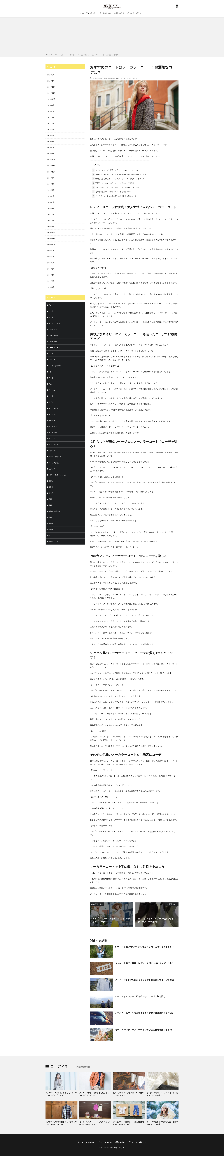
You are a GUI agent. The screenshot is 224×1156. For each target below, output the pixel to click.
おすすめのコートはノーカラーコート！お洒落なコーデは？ (99, 55)
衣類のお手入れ (54, 511)
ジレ (50, 372)
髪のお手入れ (53, 542)
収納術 (51, 487)
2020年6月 (51, 196)
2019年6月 (51, 269)
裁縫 (50, 517)
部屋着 (51, 529)
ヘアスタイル (53, 445)
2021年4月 (51, 135)
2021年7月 (51, 117)
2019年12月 (51, 232)
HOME (49, 55)
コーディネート (72, 55)
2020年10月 (51, 172)
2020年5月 (51, 202)
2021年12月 (51, 87)
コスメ (51, 354)
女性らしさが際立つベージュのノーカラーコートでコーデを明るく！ (119, 179)
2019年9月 (51, 251)
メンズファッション (56, 457)
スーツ (51, 378)
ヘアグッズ (53, 438)
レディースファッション (57, 475)
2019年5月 (51, 275)
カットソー (53, 341)
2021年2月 (51, 148)
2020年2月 (51, 220)
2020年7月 (51, 190)
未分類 (51, 493)
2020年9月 (51, 178)
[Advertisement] (112, 36)
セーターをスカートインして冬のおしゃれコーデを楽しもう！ (95, 1123)
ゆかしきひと (119, 1148)
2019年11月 (51, 239)
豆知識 (51, 523)
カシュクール (53, 335)
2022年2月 (51, 75)
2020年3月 (51, 214)
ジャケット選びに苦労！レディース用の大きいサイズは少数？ (144, 963)
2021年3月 (51, 142)
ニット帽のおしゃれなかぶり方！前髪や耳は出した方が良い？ (162, 1123)
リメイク (52, 469)
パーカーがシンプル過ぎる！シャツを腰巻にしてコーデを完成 (144, 979)
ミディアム (53, 451)
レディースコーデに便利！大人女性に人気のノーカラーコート (117, 170)
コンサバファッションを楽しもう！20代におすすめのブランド (61, 1094)
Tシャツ (52, 305)
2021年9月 (51, 105)
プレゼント (53, 420)
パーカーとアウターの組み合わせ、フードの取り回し (140, 996)
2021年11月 (51, 93)
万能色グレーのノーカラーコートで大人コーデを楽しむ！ (115, 183)
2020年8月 (51, 184)
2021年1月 (51, 154)
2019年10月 (51, 245)
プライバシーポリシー (134, 13)
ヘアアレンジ (53, 426)
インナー (52, 317)
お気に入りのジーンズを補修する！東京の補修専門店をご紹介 (144, 1013)
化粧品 (51, 481)
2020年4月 (51, 208)
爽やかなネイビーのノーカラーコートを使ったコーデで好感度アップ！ (120, 174)
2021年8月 (51, 111)
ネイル (51, 402)
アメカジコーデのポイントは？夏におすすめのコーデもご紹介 (128, 1123)
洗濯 (50, 499)
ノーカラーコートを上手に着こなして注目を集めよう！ (114, 196)
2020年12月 (51, 160)
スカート (52, 384)
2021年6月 (51, 123)
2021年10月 (51, 99)
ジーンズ (52, 360)
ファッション (91, 13)
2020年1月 (51, 226)
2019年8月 (51, 257)
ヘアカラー (53, 432)
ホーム (81, 13)
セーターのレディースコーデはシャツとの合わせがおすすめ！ (144, 1029)
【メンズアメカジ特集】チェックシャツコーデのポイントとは (61, 1123)
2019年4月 (51, 281)
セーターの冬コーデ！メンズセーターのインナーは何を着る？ (162, 1094)
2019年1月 (51, 287)
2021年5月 (51, 129)
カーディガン (53, 329)
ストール (52, 390)
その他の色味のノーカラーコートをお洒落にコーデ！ (114, 192)
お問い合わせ (119, 13)
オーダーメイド (54, 323)
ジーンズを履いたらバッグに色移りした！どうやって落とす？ (144, 946)
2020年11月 (51, 166)
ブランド (52, 414)
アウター (52, 311)
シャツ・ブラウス (55, 366)
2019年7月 (51, 263)
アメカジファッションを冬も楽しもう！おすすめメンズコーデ (95, 1094)
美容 (50, 505)
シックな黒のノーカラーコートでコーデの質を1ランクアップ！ (117, 187)
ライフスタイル (105, 13)
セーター (52, 396)
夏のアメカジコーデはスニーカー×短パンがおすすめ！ (128, 1094)
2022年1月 (51, 81)
